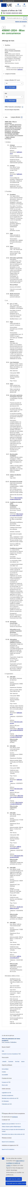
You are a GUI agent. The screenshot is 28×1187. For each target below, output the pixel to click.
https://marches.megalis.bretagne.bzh (16, 498)
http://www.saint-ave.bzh (16, 722)
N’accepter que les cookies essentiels (16, 1183)
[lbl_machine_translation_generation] (22, 107)
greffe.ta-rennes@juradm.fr (15, 847)
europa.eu (15, 1116)
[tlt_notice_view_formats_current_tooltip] (21, 117)
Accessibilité (5, 1074)
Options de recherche (21, 21)
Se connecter (18, 6)
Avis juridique (5, 1069)
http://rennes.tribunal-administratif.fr (16, 856)
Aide (3, 1051)
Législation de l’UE (6, 1092)
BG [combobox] (6, 96)
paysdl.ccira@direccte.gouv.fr (16, 907)
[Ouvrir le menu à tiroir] (4, 27)
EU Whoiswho (5, 1101)
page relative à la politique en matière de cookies (15, 1163)
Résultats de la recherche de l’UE (10, 1098)
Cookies (4, 1071)
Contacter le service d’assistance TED (11, 1054)
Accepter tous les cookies (14, 1179)
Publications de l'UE (7, 1104)
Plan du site (5, 1085)
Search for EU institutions (8, 1141)
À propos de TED (6, 1082)
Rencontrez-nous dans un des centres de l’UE (13, 1134)
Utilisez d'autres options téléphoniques (11, 1126)
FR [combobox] (6, 83)
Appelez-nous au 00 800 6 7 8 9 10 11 (11, 1123)
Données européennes (7, 1095)
